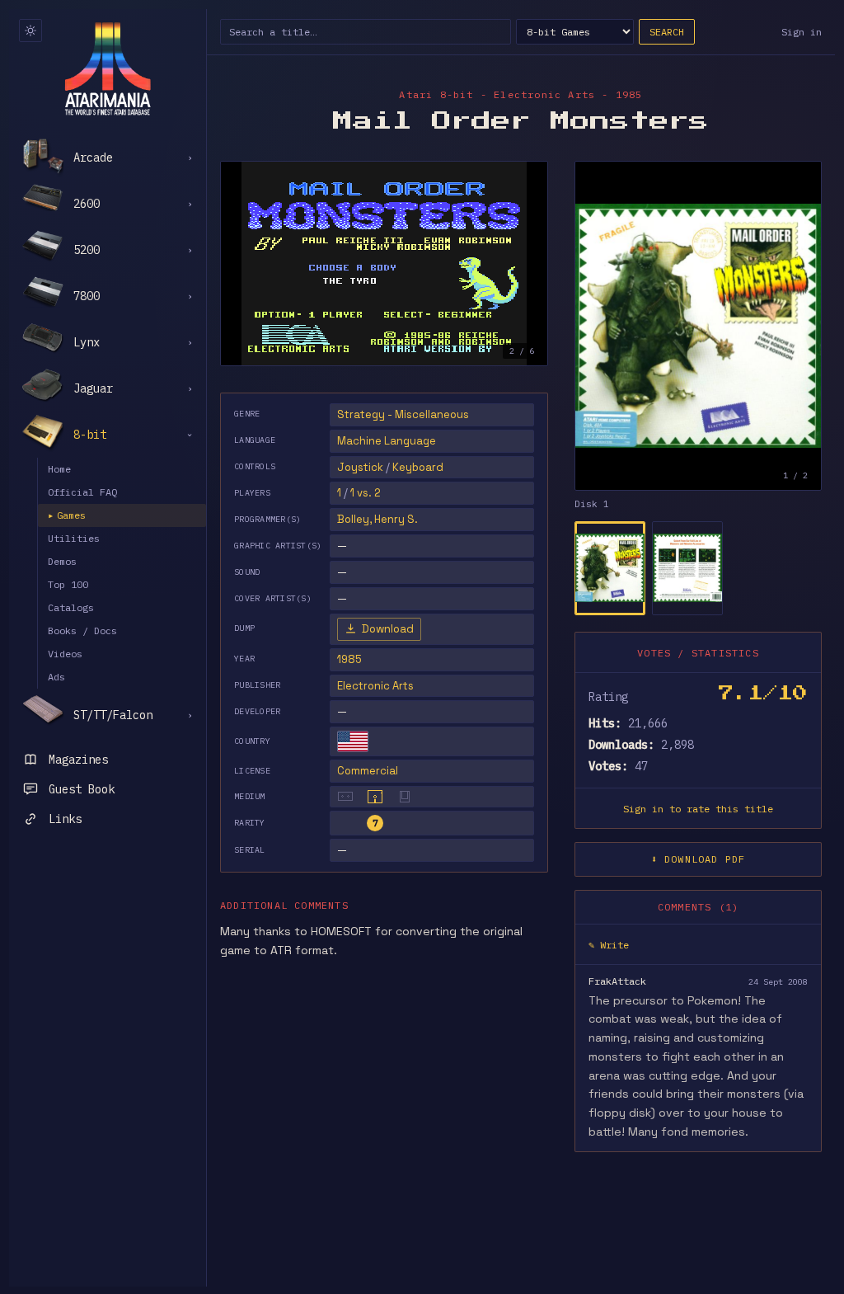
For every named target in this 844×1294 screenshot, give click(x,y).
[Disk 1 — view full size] (698, 326)
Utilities (74, 538)
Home (59, 469)
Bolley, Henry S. (377, 519)
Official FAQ (82, 492)
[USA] (352, 741)
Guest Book (82, 789)
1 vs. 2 (365, 493)
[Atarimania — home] (107, 68)
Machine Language (386, 441)
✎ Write (608, 945)
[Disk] (375, 796)
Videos (65, 653)
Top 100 (68, 584)
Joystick (360, 467)
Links (65, 819)
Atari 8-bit (436, 94)
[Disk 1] (609, 568)
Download (388, 629)
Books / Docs (82, 630)
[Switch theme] (30, 30)
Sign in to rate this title (698, 808)
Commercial (367, 771)
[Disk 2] (687, 568)
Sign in (801, 32)
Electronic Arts (375, 686)
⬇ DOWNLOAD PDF (698, 859)
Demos (62, 561)
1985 (349, 659)
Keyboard (417, 467)
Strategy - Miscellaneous (403, 414)
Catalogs (71, 607)
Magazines (78, 759)
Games (67, 515)
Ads (56, 677)
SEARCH (666, 32)
